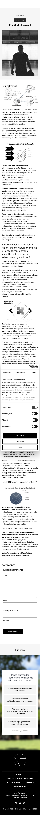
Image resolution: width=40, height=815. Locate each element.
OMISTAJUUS (20, 786)
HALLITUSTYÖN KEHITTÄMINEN (20, 782)
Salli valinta (20, 441)
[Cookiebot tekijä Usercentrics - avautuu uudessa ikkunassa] (29, 366)
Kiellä (20, 447)
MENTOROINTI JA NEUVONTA (20, 778)
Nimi (5, 601)
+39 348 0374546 (20, 798)
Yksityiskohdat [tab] (20, 372)
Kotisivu (6, 620)
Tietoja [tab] (33, 372)
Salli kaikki (20, 435)
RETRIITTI (20, 774)
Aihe (5, 576)
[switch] (35, 413)
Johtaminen (20, 20)
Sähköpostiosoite (10, 610)
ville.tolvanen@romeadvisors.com (19, 795)
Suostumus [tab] (7, 372)
